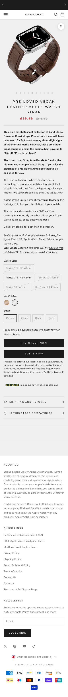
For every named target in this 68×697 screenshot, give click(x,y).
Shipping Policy (12, 559)
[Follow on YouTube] (24, 646)
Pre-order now (34, 343)
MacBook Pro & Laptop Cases (20, 547)
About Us (9, 583)
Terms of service (13, 571)
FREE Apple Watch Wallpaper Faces (24, 541)
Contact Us (10, 577)
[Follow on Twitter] (5, 646)
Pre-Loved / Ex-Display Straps (21, 589)
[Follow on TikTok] (34, 646)
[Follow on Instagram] (15, 646)
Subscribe (17, 633)
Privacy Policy (11, 553)
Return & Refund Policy (17, 565)
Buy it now (34, 353)
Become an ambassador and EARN (23, 535)
